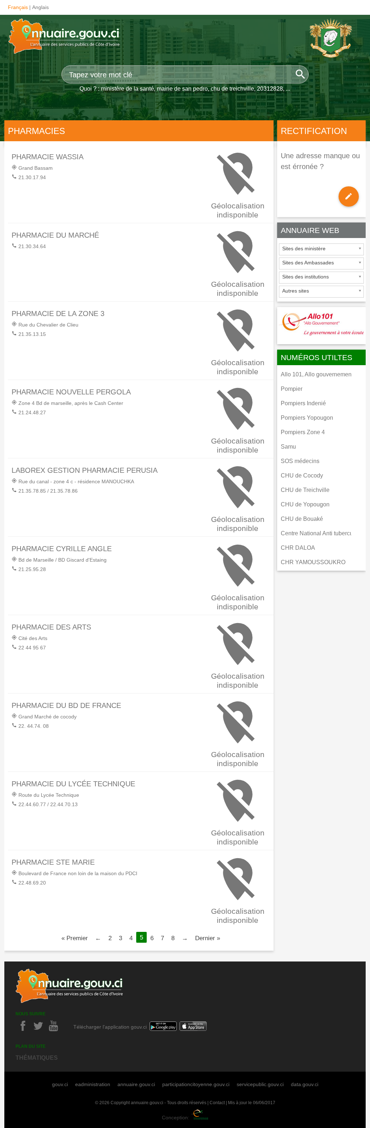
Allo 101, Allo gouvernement (317, 374)
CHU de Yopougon (305, 504)
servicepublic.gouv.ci (260, 1084)
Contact (217, 1102)
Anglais (40, 7)
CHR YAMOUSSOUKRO (313, 562)
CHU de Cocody (302, 475)
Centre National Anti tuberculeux (322, 533)
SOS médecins (300, 461)
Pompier (291, 389)
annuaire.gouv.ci (136, 1084)
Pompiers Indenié (303, 403)
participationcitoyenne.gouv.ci (195, 1084)
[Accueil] (64, 37)
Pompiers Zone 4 (303, 432)
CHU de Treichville (305, 490)
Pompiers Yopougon (307, 418)
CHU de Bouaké (302, 519)
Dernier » (207, 938)
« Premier (74, 938)
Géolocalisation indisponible (237, 210)
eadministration (92, 1084)
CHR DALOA (298, 548)
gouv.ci (60, 1084)
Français (18, 7)
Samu (288, 447)
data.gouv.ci (304, 1084)
